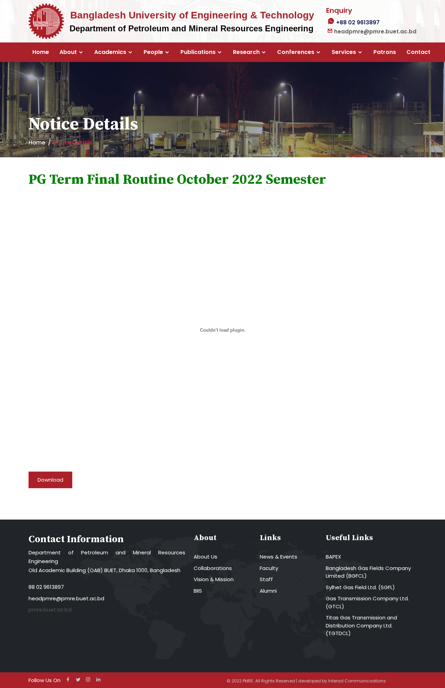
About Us (205, 556)
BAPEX (333, 556)
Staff (266, 579)
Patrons (384, 52)
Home (40, 52)
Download (50, 479)
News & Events (278, 556)
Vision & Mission (214, 579)
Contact (418, 52)
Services (344, 52)
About (68, 52)
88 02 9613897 (46, 587)
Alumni (268, 590)
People (153, 52)
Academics (110, 52)
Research (246, 52)
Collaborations (213, 568)
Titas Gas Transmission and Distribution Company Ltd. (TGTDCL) (361, 625)
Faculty (269, 568)
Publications (198, 52)
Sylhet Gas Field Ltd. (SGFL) (360, 587)
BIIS (198, 590)
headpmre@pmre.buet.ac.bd (66, 598)
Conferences (295, 52)
